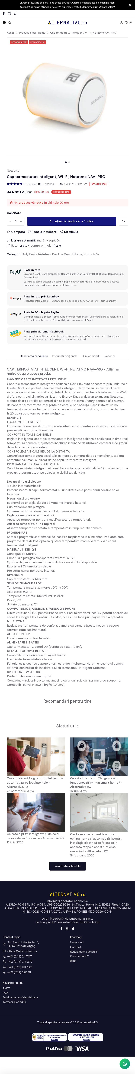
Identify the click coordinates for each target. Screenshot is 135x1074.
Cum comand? (79, 956)
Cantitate (14, 213)
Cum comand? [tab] (91, 356)
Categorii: (14, 254)
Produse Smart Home (32, 33)
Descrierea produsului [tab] (34, 356)
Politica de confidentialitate (20, 997)
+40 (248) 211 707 (19, 956)
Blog (73, 961)
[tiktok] (73, 928)
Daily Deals (29, 254)
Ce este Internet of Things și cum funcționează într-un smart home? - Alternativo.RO (96, 782)
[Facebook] (4, 13)
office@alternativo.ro (22, 951)
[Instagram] (9, 13)
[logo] (67, 22)
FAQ (5, 993)
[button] (5, 22)
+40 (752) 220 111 (19, 972)
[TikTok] (15, 13)
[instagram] (67, 928)
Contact (75, 947)
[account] (121, 22)
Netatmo (13, 170)
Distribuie (71, 232)
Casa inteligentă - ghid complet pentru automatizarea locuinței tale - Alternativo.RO (35, 782)
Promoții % (91, 254)
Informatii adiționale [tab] (65, 356)
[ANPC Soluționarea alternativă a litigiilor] (49, 1037)
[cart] (130, 22)
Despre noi (77, 942)
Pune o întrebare (45, 232)
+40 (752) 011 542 (19, 967)
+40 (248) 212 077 (20, 961)
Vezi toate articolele (68, 866)
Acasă (10, 33)
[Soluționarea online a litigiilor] (85, 1037)
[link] (120, 44)
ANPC (6, 988)
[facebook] (61, 928)
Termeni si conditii (14, 1002)
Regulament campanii (83, 951)
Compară (18, 232)
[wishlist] (126, 22)
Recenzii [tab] (110, 356)
